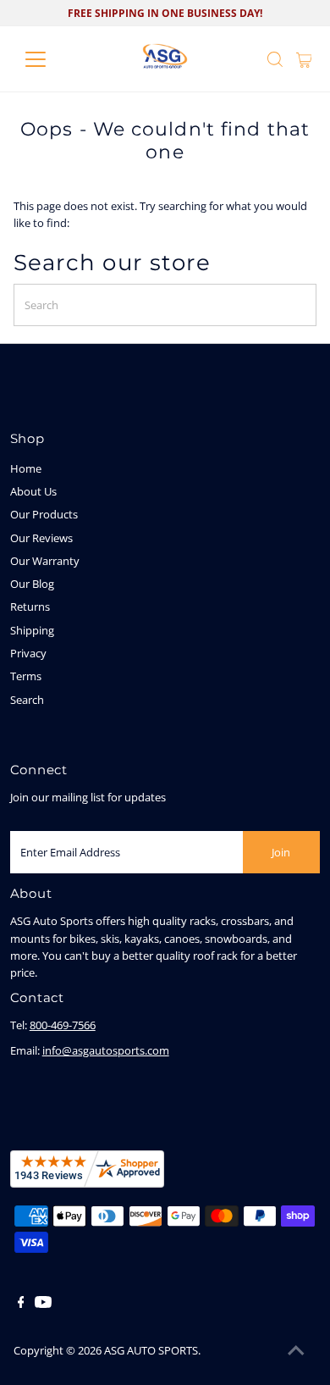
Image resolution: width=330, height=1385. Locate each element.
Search (27, 699)
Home (25, 468)
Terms (25, 676)
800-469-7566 (63, 1025)
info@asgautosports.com (105, 1050)
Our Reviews (41, 538)
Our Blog (32, 583)
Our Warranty (45, 560)
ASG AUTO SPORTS (151, 1350)
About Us (33, 491)
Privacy (28, 653)
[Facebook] (21, 1303)
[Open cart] (304, 59)
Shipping (32, 630)
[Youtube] (43, 1303)
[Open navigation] (49, 59)
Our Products (44, 514)
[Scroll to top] (296, 1351)
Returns (30, 606)
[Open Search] (275, 59)
